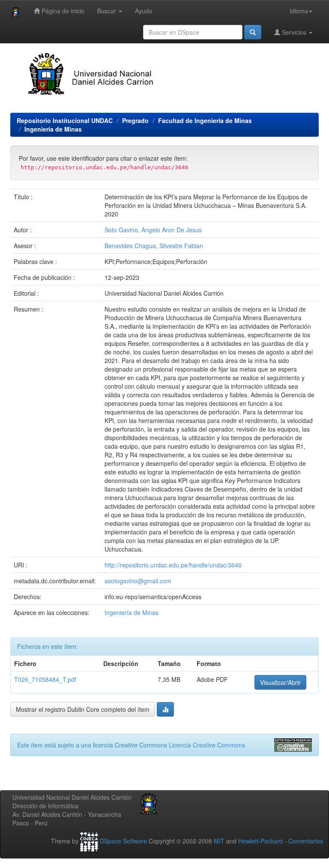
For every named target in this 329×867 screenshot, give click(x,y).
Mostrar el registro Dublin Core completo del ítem (83, 709)
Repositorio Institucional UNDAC (65, 120)
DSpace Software (123, 841)
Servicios (294, 32)
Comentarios (305, 841)
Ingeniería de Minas (53, 129)
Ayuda (143, 10)
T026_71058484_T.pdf (45, 679)
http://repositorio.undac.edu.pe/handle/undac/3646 (173, 565)
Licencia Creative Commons (207, 745)
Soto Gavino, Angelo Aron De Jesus (153, 229)
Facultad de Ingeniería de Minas (205, 120)
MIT (219, 841)
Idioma (299, 10)
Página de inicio (62, 10)
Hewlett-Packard (260, 841)
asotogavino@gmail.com (138, 580)
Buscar (107, 10)
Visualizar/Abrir (280, 682)
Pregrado (135, 120)
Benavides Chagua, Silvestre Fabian (154, 245)
